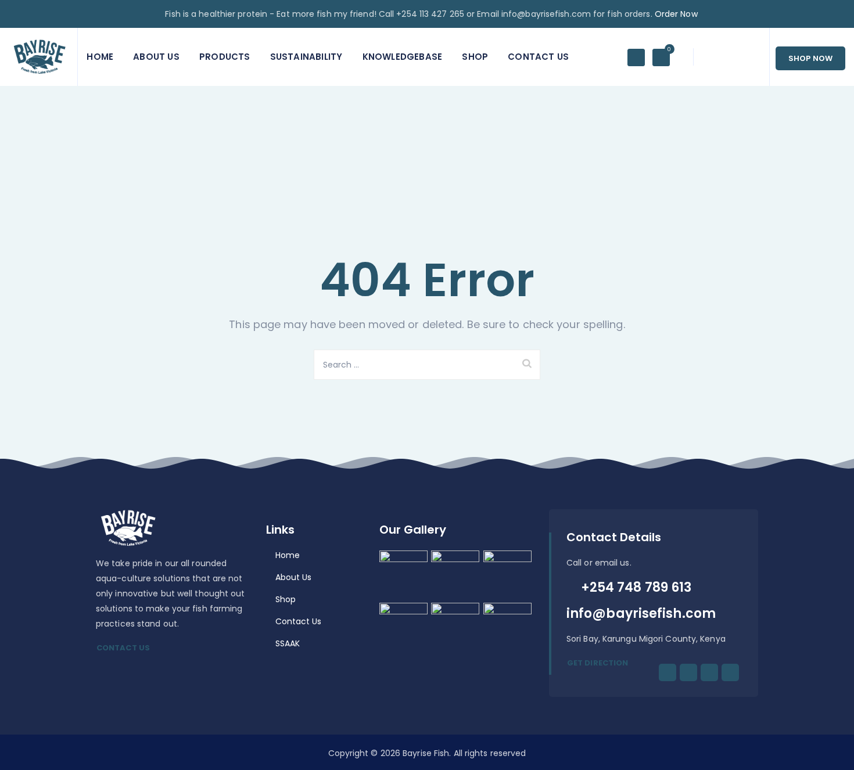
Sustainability (306, 57)
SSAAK (287, 643)
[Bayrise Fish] (39, 57)
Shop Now (810, 58)
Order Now (677, 14)
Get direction (597, 662)
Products (224, 57)
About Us (156, 57)
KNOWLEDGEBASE (403, 57)
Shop (475, 57)
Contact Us (538, 57)
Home (100, 57)
